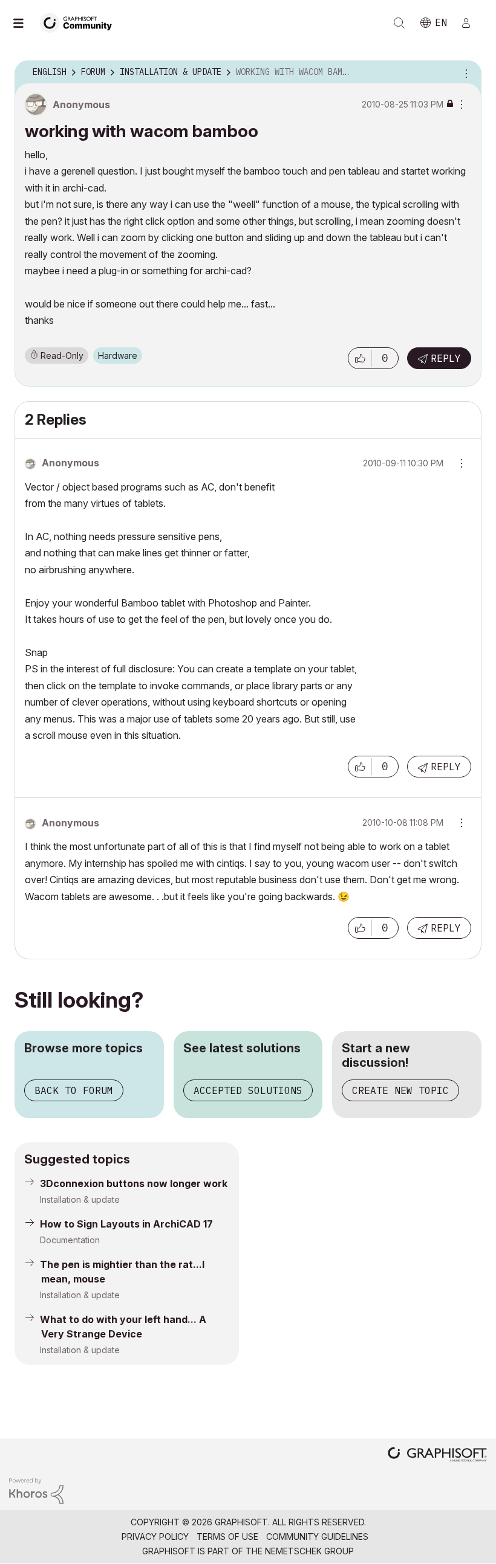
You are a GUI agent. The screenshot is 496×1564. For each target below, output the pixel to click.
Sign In (471, 23)
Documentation (70, 1240)
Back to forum (73, 1090)
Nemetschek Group (309, 1551)
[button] (359, 358)
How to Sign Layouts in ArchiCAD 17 (126, 1224)
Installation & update (80, 1199)
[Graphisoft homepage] (437, 1455)
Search (399, 23)
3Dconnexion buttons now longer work (133, 1183)
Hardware (117, 355)
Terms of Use (227, 1536)
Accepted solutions (248, 1090)
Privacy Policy (155, 1536)
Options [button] (464, 72)
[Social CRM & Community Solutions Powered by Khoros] (36, 1490)
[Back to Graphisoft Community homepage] (79, 22)
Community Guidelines (317, 1536)
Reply (446, 358)
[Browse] (24, 23)
